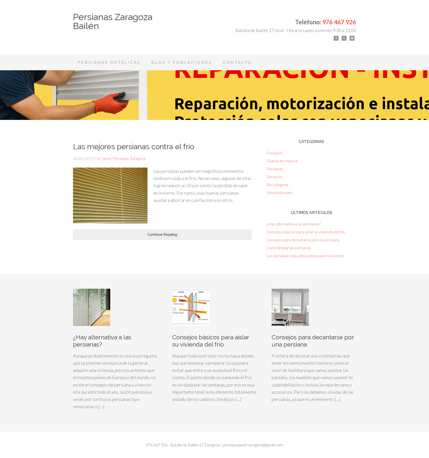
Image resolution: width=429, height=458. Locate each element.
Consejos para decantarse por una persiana (303, 239)
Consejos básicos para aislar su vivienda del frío (306, 231)
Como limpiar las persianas (289, 247)
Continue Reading (162, 235)
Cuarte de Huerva (282, 160)
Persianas (275, 168)
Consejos (274, 152)
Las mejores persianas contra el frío (133, 146)
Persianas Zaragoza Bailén (112, 21)
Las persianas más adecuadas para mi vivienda (305, 255)
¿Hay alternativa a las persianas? (294, 223)
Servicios (274, 176)
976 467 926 (339, 22)
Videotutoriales (280, 192)
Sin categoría (277, 184)
